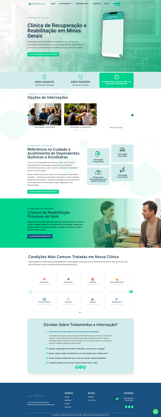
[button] (65, 4)
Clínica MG (69, 162)
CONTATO (116, 4)
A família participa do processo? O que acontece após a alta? (73, 363)
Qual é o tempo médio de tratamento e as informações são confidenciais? (78, 353)
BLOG (106, 3)
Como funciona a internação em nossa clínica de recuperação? (74, 332)
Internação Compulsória (80, 127)
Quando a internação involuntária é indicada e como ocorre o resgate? (77, 349)
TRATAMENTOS (82, 3)
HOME (53, 3)
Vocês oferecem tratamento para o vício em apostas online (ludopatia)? (77, 358)
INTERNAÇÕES (64, 3)
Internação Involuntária (44, 127)
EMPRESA (97, 3)
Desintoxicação (116, 127)
